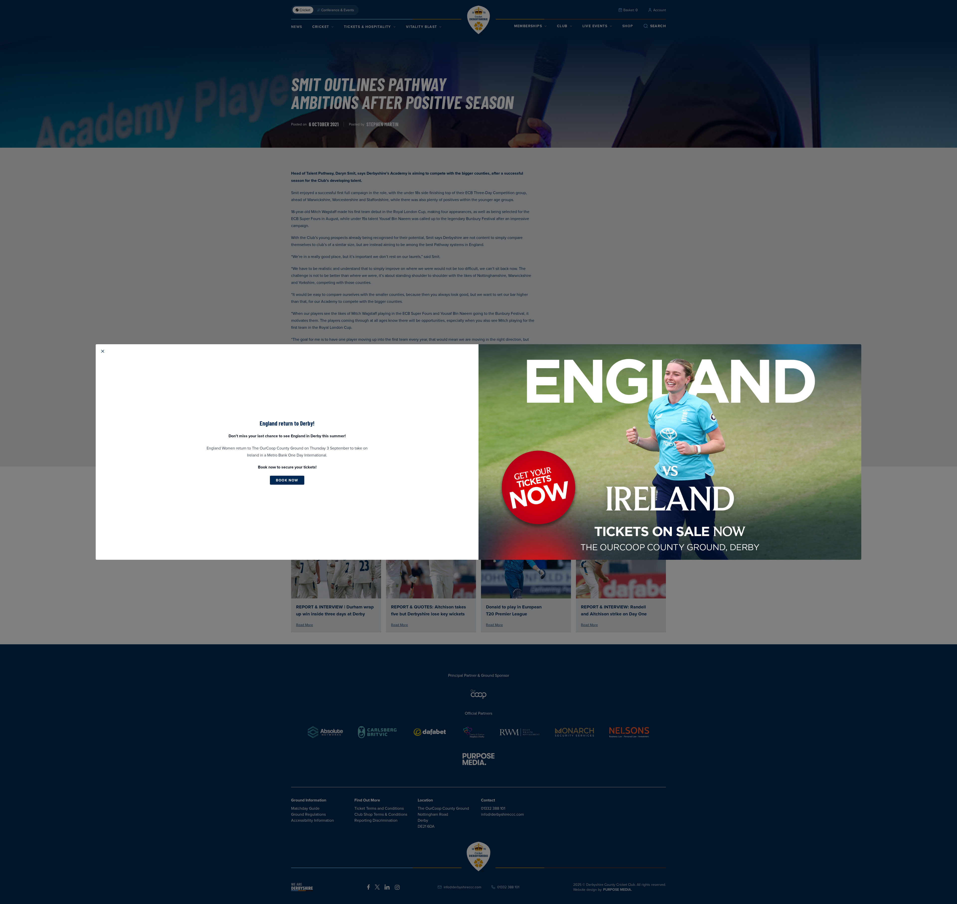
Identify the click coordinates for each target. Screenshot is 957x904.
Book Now (287, 480)
